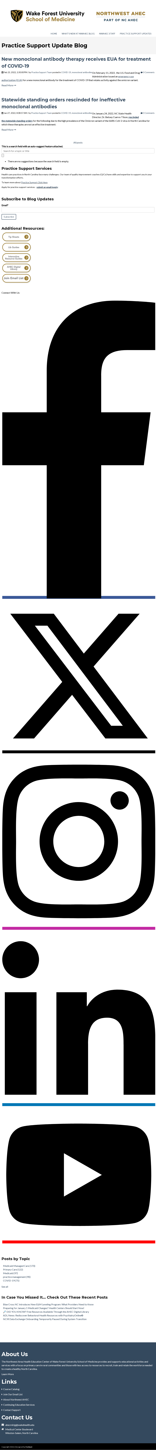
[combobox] (78, 150)
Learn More (8, 1374)
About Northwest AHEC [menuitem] (16, 1399)
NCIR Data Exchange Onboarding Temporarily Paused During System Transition (45, 1319)
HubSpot (28, 1447)
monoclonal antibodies (82, 72)
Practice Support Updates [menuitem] (135, 33)
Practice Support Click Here (34, 182)
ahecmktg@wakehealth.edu (19, 1424)
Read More (8, 85)
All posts (78, 142)
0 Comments (148, 72)
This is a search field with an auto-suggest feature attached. (32, 146)
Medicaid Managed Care (19, 1265)
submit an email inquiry (47, 187)
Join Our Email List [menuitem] (13, 1394)
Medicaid (10, 1273)
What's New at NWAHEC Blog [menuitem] (78, 33)
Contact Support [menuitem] (12, 1409)
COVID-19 (66, 72)
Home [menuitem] (54, 33)
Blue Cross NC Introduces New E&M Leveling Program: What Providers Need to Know (48, 1304)
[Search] (3, 155)
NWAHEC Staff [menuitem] (107, 33)
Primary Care (13, 1269)
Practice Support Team (42, 72)
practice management (16, 1276)
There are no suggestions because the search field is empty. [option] (38, 161)
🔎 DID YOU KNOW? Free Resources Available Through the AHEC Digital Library (46, 1311)
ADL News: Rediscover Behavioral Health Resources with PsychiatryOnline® (43, 1315)
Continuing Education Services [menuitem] (19, 1404)
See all (5, 1286)
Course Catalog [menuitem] (11, 1389)
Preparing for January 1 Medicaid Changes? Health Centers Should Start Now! (43, 1308)
